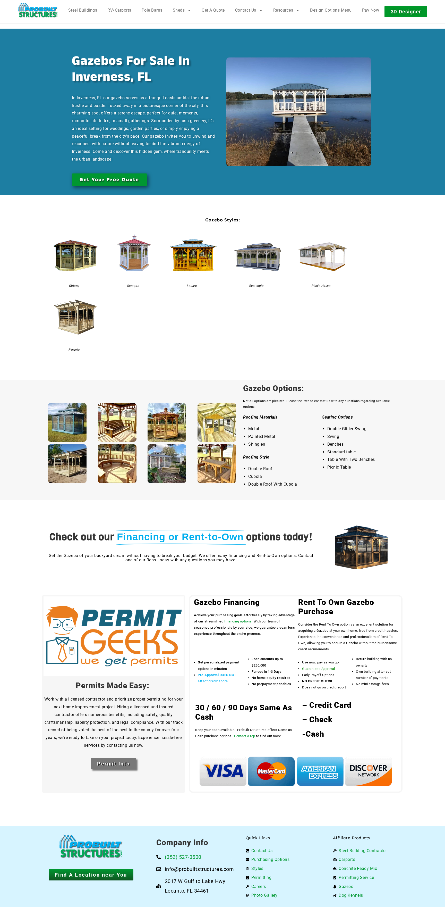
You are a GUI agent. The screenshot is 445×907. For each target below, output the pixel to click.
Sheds (179, 10)
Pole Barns (152, 10)
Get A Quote (213, 10)
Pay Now (370, 10)
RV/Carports (119, 10)
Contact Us (245, 10)
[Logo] (38, 10)
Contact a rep (244, 736)
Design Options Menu (331, 10)
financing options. (238, 621)
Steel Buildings (82, 10)
